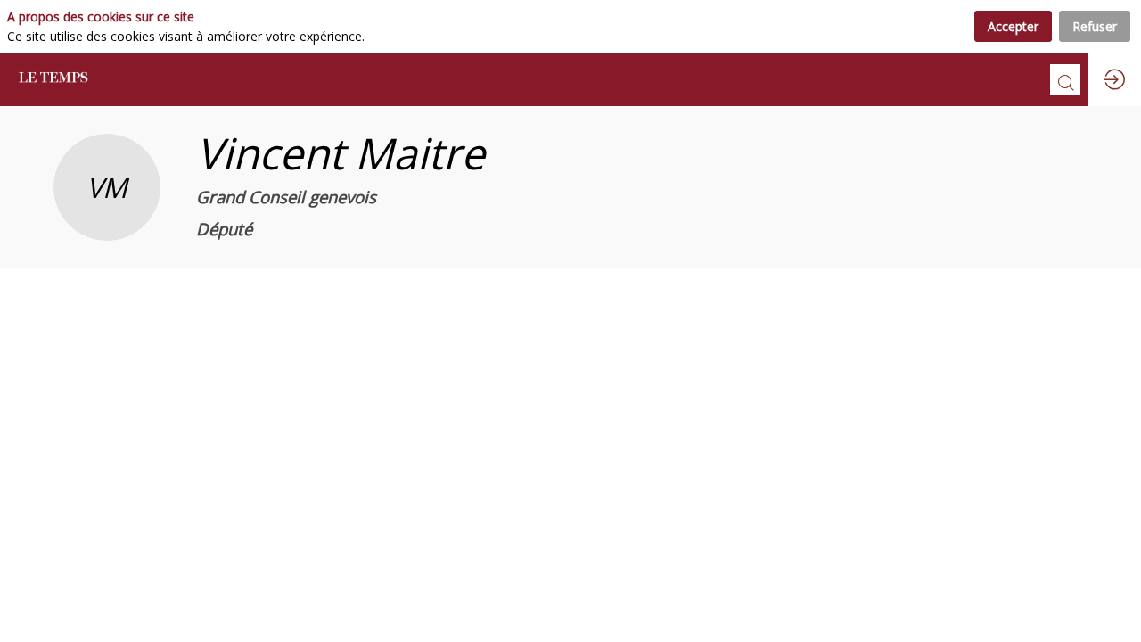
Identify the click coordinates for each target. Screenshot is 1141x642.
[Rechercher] (1065, 79)
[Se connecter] (1114, 79)
